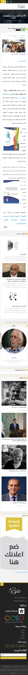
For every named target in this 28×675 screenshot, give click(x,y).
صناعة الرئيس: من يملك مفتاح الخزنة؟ (17, 470)
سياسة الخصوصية (7, 666)
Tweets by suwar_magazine (21, 572)
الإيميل (2, 654)
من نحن (23, 635)
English (3, 1)
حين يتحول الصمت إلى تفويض (19, 502)
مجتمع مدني (22, 37)
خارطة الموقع (16, 666)
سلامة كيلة (14, 357)
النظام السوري (21, 645)
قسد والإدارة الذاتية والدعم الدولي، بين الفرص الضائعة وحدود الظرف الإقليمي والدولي (14, 439)
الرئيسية (23, 630)
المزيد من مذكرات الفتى (19, 306)
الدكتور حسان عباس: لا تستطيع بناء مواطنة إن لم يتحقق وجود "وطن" (16, 280)
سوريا (13, 645)
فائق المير (23, 254)
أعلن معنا (23, 637)
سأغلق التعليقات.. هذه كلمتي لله (19, 407)
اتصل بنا (23, 632)
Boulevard (13, 673)
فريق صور (22, 35)
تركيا (7, 645)
